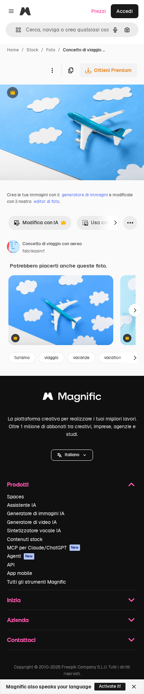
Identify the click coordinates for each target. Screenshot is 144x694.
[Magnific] (72, 398)
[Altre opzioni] (52, 70)
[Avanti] (115, 223)
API (11, 565)
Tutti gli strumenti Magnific (36, 582)
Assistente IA (21, 505)
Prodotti (18, 484)
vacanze (81, 357)
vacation (112, 357)
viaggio (51, 357)
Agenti (20, 556)
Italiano (72, 455)
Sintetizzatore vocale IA (34, 530)
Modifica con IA (36, 224)
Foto (50, 50)
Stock (32, 50)
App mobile (19, 573)
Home (13, 50)
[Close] (134, 686)
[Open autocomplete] (15, 29)
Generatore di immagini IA (35, 513)
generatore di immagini (85, 195)
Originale (46, 93)
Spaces (15, 497)
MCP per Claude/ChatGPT (43, 548)
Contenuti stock (25, 539)
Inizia (14, 600)
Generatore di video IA (32, 522)
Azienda (18, 619)
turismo (22, 357)
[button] (72, 455)
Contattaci (21, 639)
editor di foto (46, 201)
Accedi (124, 11)
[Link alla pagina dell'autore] (13, 247)
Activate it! (110, 686)
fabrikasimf (33, 251)
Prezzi (98, 11)
